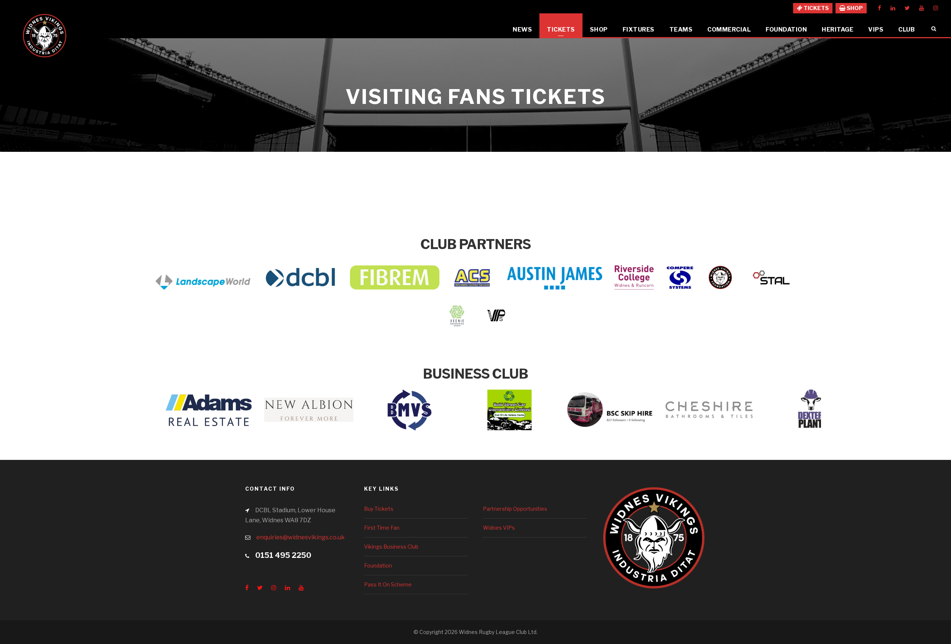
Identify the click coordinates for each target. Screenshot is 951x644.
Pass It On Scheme (388, 584)
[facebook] (879, 8)
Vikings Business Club (391, 546)
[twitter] (907, 8)
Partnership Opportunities (515, 509)
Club (906, 29)
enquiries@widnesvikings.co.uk (300, 537)
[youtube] (921, 8)
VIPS (875, 29)
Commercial (729, 29)
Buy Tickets (378, 509)
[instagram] (935, 8)
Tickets (561, 29)
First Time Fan (381, 527)
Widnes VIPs (499, 527)
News (522, 29)
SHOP (854, 8)
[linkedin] (892, 8)
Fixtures (639, 29)
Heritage (837, 29)
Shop (599, 29)
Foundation (786, 29)
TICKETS (815, 8)
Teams (681, 29)
